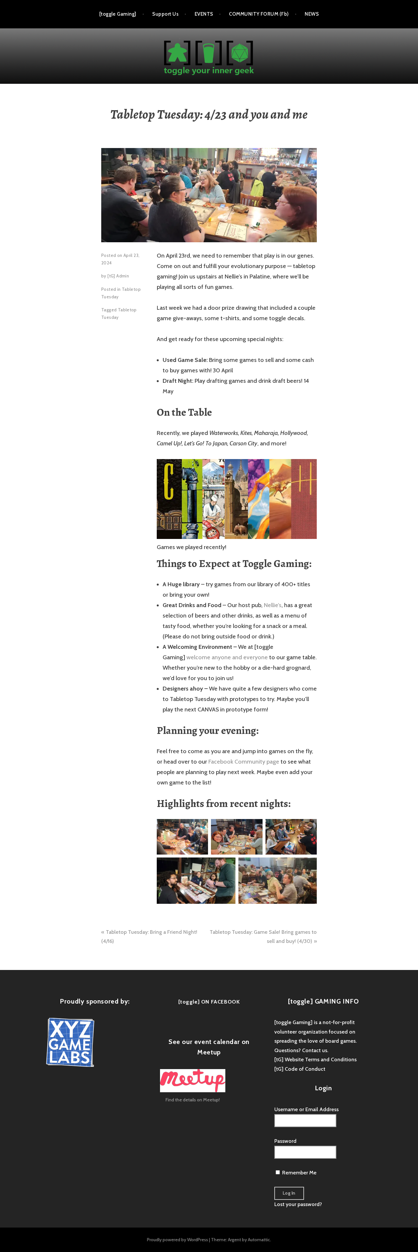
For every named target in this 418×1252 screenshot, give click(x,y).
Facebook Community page (243, 761)
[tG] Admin (118, 275)
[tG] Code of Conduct (299, 1069)
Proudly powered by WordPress (177, 1240)
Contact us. (315, 1050)
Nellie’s (272, 605)
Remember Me (298, 1173)
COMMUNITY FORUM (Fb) (259, 14)
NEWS (312, 14)
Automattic (259, 1240)
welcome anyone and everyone (227, 657)
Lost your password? (298, 1204)
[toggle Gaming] (118, 14)
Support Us (165, 14)
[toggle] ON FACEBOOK (209, 1002)
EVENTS (204, 14)
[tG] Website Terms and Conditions (315, 1059)
